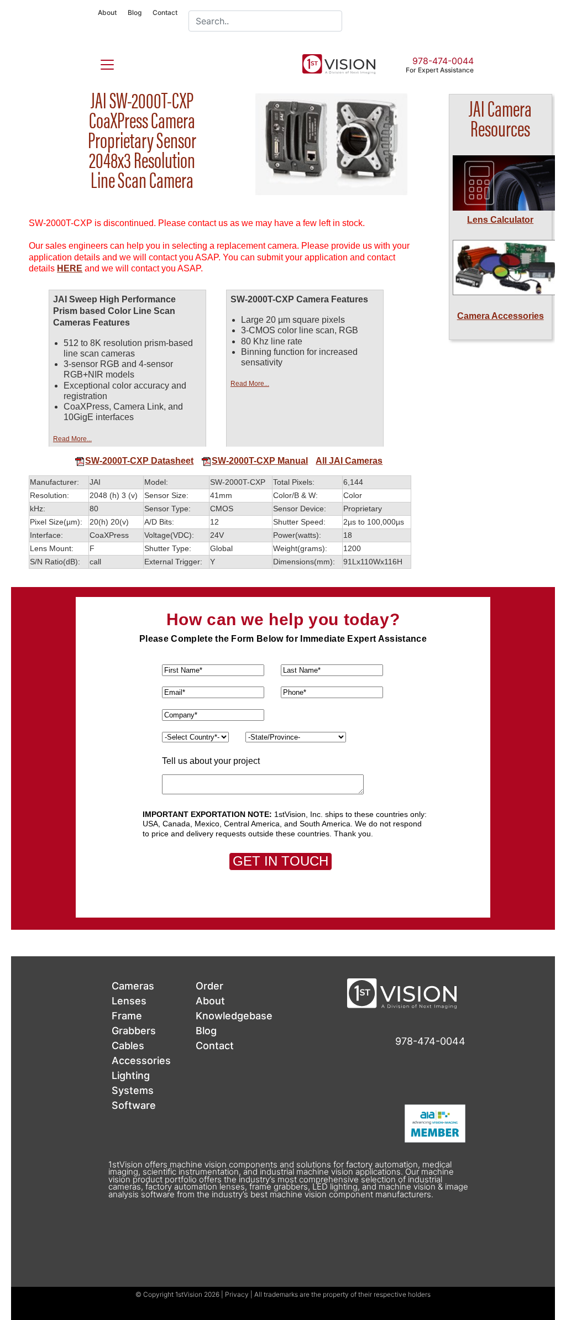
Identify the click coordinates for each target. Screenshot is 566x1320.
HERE (69, 268)
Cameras (133, 986)
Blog (135, 12)
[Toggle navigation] (100, 62)
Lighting (131, 1075)
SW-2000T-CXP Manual (260, 460)
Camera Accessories (500, 316)
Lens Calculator (500, 219)
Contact (165, 12)
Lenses (129, 1001)
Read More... (72, 439)
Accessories (141, 1060)
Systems (133, 1090)
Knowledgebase (234, 1016)
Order (209, 986)
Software (134, 1105)
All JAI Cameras (349, 460)
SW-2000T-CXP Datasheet (139, 460)
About (107, 12)
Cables (128, 1045)
